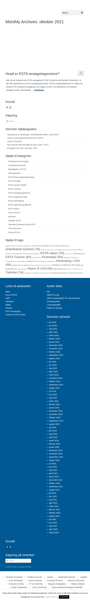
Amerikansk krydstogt (60, 246)
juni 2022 (53, 467)
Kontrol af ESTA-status (15, 315)
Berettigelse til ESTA (17, 169)
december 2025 (56, 345)
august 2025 (54, 358)
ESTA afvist (79, 253)
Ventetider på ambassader (41, 273)
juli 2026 (52, 322)
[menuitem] (13, 577)
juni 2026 (53, 325)
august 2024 (54, 388)
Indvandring (51, 261)
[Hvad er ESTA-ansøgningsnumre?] (45, 49)
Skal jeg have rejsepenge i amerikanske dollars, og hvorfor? (33, 134)
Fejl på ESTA (36, 257)
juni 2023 (53, 431)
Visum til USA (14, 232)
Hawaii (31, 261)
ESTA (25, 253)
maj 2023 (53, 434)
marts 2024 (54, 401)
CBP (79, 250)
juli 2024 (52, 391)
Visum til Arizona (14, 141)
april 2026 (53, 332)
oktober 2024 (54, 381)
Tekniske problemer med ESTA (21, 224)
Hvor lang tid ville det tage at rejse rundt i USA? (28, 145)
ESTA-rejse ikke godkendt (19, 205)
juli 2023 (52, 427)
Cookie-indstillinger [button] (51, 597)
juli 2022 (52, 463)
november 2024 (56, 378)
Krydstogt (15, 265)
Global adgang (22, 261)
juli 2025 (52, 362)
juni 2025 (53, 365)
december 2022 (56, 450)
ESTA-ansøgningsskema (19, 193)
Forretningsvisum (11, 261)
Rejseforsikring (22, 269)
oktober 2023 (54, 417)
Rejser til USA (40, 268)
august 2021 (54, 490)
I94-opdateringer (41, 261)
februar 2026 (54, 339)
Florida (67, 257)
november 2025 (56, 348)
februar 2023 (54, 444)
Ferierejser (52, 257)
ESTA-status (13, 209)
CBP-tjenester (14, 173)
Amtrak (43, 249)
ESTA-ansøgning (12, 311)
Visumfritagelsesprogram (60, 273)
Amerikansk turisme (17, 165)
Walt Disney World (76, 273)
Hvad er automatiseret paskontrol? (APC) (25, 138)
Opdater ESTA (14, 220)
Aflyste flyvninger (10, 246)
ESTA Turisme (14, 189)
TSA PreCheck (14, 228)
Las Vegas (26, 265)
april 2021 (53, 503)
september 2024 (56, 385)
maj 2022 (53, 470)
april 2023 (53, 437)
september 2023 (56, 421)
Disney (8, 253)
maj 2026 (53, 329)
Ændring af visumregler (18, 161)
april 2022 (53, 473)
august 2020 (54, 516)
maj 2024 (53, 398)
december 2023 (56, 411)
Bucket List (73, 249)
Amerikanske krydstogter (41, 246)
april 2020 (53, 529)
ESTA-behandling (16, 201)
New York (48, 265)
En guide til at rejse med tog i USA (22, 148)
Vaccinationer (28, 273)
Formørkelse (74, 257)
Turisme (14, 272)
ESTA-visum (69, 253)
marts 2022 (54, 477)
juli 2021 (52, 493)
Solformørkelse (59, 269)
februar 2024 (54, 404)
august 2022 (54, 460)
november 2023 (56, 414)
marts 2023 (54, 440)
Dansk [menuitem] (50, 577)
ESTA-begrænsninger (17, 197)
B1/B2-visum (51, 249)
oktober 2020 (54, 513)
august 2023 (54, 424)
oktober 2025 (54, 352)
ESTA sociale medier (17, 185)
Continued (39, 90)
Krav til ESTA (14, 213)
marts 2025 (54, 375)
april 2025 (53, 371)
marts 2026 (54, 335)
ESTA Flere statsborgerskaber (21, 177)
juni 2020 (53, 523)
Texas (69, 269)
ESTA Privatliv (14, 181)
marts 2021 (54, 506)
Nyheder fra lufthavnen (63, 265)
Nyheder (12, 217)
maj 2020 (53, 526)
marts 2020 (54, 532)
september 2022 (56, 457)
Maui (33, 265)
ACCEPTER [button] (64, 597)
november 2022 (56, 454)
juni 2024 (53, 394)
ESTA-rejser (52, 253)
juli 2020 (52, 519)
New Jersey (40, 265)
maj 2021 (53, 500)
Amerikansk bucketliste (24, 246)
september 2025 (56, 355)
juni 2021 (53, 496)
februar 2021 (54, 509)
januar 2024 (54, 408)
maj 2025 (53, 368)
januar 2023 (54, 447)
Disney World (17, 253)
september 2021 (56, 486)
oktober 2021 (54, 483)
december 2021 (56, 480)
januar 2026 (54, 342)
